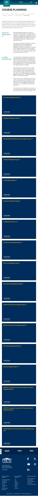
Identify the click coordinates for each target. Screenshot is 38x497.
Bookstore (17, 483)
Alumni (16, 486)
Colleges (11, 13)
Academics (7, 13)
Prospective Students (18, 15)
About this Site (9, 493)
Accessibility (4, 481)
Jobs (15, 479)
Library (16, 485)
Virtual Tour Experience (32, 484)
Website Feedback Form (26, 493)
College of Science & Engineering (20, 13)
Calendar (16, 482)
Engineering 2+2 (10, 15)
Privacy (3, 483)
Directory (16, 488)
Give (31, 451)
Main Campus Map (30, 478)
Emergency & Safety (6, 479)
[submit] (31, 2)
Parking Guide (30, 480)
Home (3, 13)
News (16, 481)
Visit (20, 451)
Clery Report (4, 485)
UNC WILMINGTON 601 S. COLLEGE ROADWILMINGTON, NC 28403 (7, 466)
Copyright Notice (17, 493)
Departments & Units (30, 13)
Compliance (4, 482)
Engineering (5, 15)
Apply (7, 451)
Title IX (3, 486)
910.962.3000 (4, 469)
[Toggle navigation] (36, 3)
